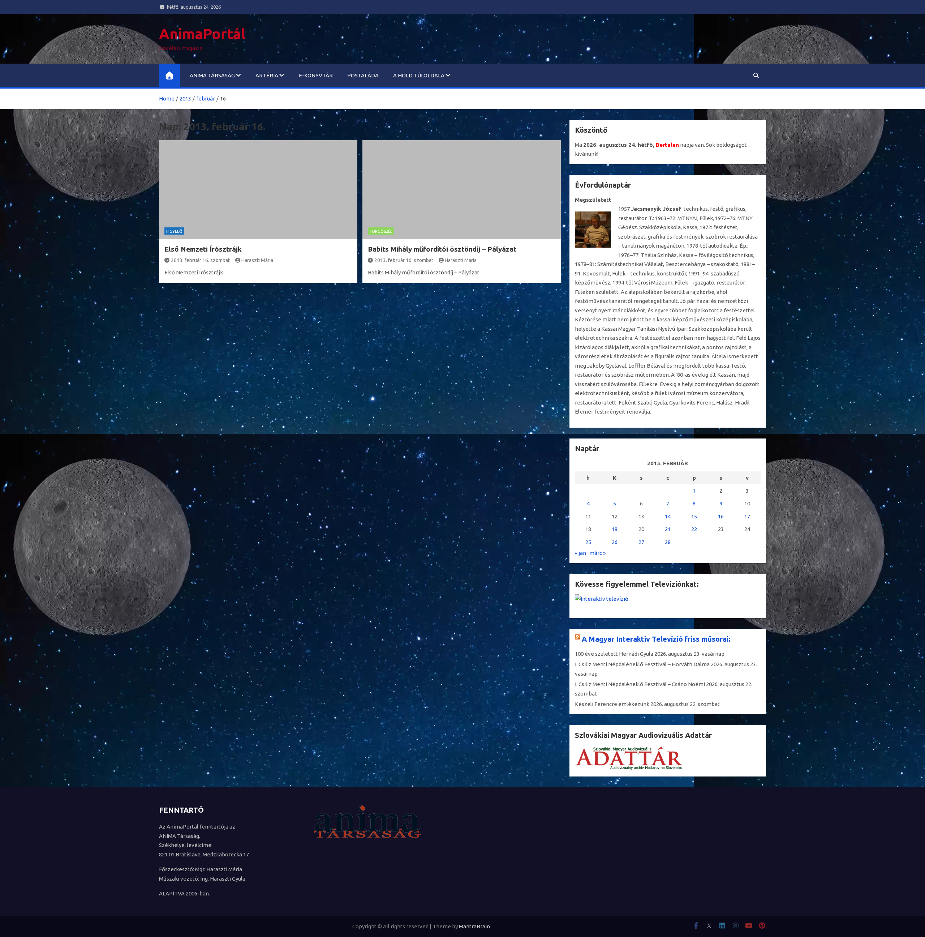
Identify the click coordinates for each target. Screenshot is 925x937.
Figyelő (174, 231)
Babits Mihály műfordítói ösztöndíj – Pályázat (442, 249)
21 (668, 529)
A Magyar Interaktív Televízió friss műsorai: (656, 639)
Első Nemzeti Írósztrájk (203, 249)
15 (694, 516)
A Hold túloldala (418, 75)
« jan (580, 553)
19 (615, 529)
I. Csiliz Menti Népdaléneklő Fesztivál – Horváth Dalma (642, 664)
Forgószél (381, 231)
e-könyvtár (316, 75)
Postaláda (363, 75)
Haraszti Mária (257, 260)
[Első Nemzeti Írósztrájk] (258, 189)
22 (694, 529)
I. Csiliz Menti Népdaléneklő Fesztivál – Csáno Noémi (640, 684)
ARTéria (266, 75)
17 (747, 516)
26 (615, 542)
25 (588, 542)
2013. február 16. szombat (200, 260)
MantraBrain (474, 926)
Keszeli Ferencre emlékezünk (612, 704)
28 (668, 542)
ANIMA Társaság (212, 75)
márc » (597, 553)
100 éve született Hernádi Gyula (614, 654)
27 (641, 542)
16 (721, 516)
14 (668, 516)
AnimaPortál (202, 34)
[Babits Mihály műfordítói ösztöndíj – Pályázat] (461, 189)
